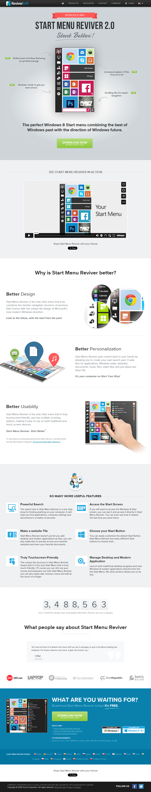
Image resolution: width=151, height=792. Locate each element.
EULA (30, 785)
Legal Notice (41, 785)
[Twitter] (141, 788)
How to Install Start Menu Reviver (67, 729)
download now (74, 143)
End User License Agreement (65, 734)
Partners (22, 785)
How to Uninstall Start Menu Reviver (68, 731)
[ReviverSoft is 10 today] (56, 3)
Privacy (70, 787)
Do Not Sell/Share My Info (60, 785)
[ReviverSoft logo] (17, 3)
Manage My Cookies (84, 785)
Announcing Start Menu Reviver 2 (46, 442)
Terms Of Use (59, 787)
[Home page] (62, 3)
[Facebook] (134, 788)
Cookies (77, 787)
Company (12, 785)
